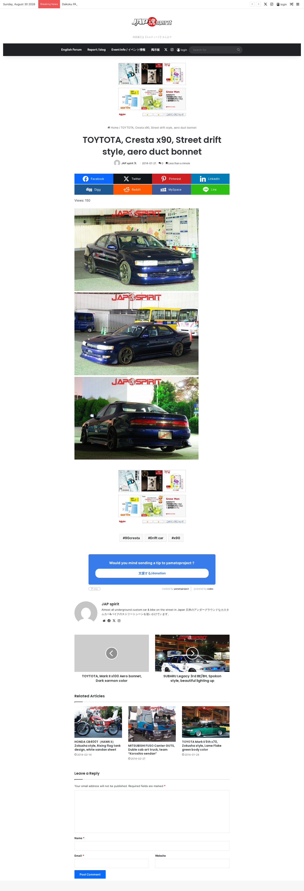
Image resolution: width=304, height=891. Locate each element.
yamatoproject (181, 589)
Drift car (156, 538)
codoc (210, 589)
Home (114, 127)
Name (79, 838)
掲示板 (155, 49)
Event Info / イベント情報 (128, 49)
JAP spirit (127, 163)
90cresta (132, 538)
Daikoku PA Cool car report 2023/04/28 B (88, 4)
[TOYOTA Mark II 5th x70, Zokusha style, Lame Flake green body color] (206, 722)
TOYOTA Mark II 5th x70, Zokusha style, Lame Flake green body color (201, 746)
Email (79, 855)
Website (160, 855)
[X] (113, 620)
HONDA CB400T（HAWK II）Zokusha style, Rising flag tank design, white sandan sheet (97, 746)
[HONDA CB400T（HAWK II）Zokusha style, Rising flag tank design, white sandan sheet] (98, 722)
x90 (177, 538)
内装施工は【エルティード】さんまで (152, 37)
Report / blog (96, 49)
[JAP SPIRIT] (152, 22)
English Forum (71, 49)
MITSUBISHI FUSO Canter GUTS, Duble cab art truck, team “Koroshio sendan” (151, 750)
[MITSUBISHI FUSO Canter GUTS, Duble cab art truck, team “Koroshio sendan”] (152, 724)
